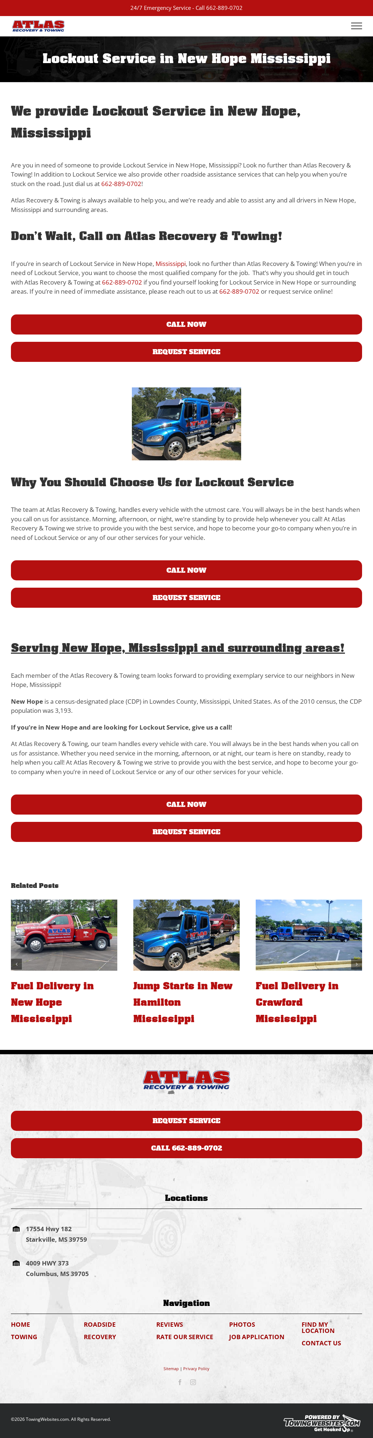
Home (20, 1324)
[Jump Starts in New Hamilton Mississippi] (64, 935)
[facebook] (180, 1382)
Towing (24, 1337)
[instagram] (193, 1382)
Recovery (100, 1337)
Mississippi (171, 263)
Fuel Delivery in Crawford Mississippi (174, 1002)
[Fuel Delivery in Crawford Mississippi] (186, 935)
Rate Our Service (184, 1337)
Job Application (256, 1337)
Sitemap (171, 1368)
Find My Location (318, 1327)
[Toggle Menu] (356, 26)
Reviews (169, 1324)
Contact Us (321, 1343)
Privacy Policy (196, 1368)
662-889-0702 (224, 7)
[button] (16, 964)
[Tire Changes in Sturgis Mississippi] (309, 935)
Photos (242, 1324)
